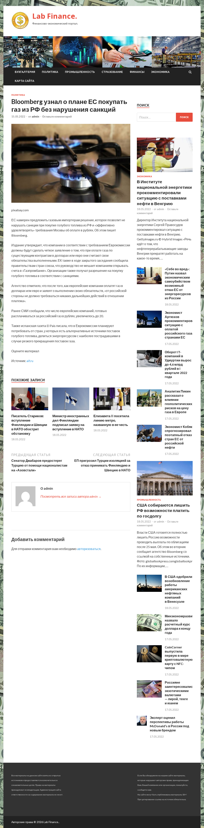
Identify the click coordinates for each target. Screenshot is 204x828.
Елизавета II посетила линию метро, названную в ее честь (111, 420)
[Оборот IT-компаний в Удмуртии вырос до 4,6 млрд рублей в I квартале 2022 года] (149, 366)
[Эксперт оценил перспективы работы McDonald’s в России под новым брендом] (142, 724)
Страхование (112, 71)
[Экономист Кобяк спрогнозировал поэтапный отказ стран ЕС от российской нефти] (149, 440)
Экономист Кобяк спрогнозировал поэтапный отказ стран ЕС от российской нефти (178, 437)
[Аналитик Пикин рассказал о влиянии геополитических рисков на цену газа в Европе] (149, 405)
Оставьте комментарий (57, 116)
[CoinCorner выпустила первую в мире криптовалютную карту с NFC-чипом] (149, 661)
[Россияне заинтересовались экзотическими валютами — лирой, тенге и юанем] (149, 696)
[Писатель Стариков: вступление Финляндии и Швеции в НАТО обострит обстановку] (29, 411)
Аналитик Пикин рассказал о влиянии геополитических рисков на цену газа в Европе (178, 401)
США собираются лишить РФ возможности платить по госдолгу (163, 510)
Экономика (160, 71)
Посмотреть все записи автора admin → (70, 496)
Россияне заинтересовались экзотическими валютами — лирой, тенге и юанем (180, 692)
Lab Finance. (54, 16)
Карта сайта (24, 80)
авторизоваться (89, 549)
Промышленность (80, 71)
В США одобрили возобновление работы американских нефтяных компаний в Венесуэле (178, 589)
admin (35, 116)
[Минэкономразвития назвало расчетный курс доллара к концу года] (149, 630)
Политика (50, 71)
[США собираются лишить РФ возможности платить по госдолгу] (165, 496)
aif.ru (29, 361)
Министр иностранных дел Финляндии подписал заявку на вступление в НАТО (70, 422)
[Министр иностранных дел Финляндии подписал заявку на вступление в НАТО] (70, 411)
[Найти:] (165, 117)
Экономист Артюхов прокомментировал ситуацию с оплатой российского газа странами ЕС (180, 325)
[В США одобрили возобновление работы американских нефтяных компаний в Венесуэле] (149, 590)
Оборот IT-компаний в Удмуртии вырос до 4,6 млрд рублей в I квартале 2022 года (178, 364)
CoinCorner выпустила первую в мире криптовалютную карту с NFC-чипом (179, 657)
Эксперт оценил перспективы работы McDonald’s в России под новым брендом (169, 724)
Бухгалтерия (25, 71)
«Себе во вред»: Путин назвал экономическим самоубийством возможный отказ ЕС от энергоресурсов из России (178, 283)
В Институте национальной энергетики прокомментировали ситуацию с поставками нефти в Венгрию (164, 192)
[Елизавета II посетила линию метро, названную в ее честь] (111, 411)
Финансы (137, 71)
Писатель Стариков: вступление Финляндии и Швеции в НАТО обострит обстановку (29, 425)
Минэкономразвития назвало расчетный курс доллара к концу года (181, 624)
